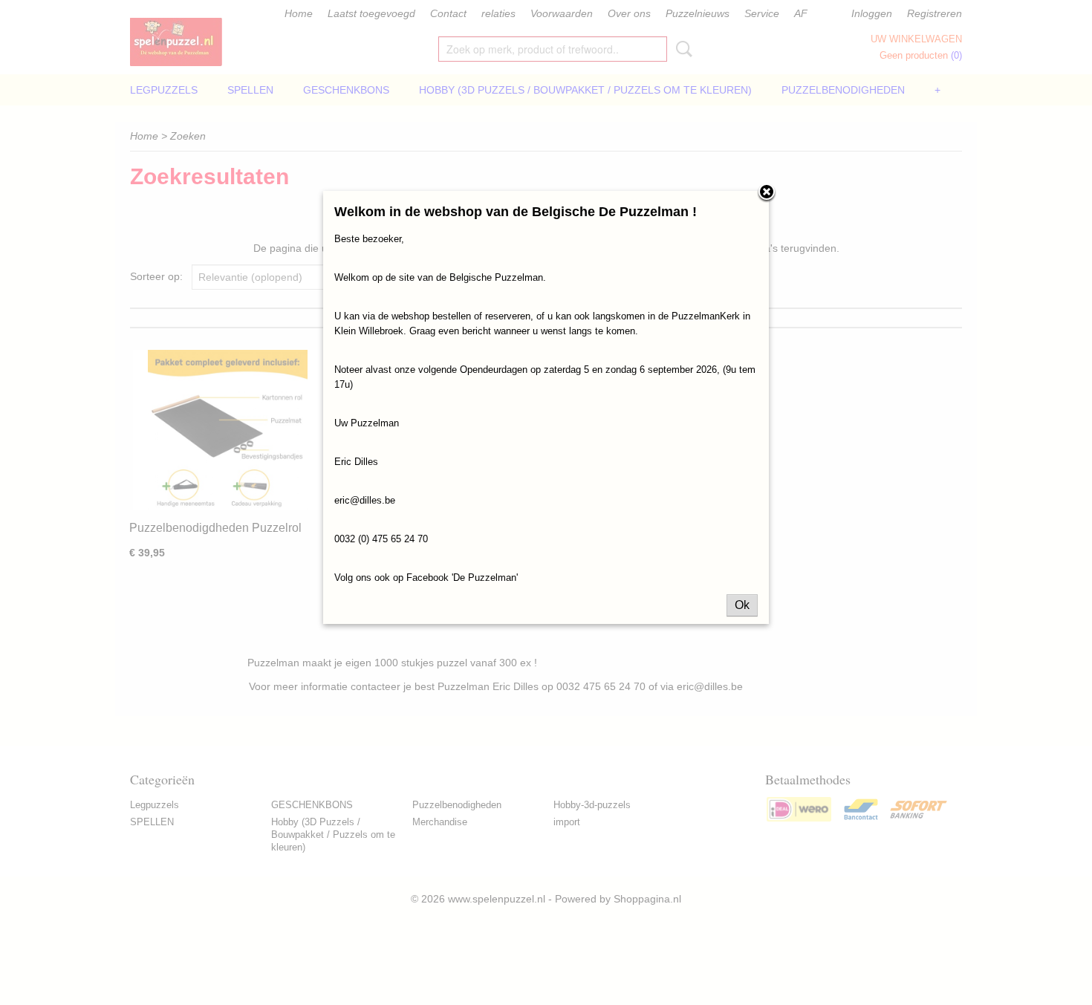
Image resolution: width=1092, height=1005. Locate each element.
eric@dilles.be (364, 500)
